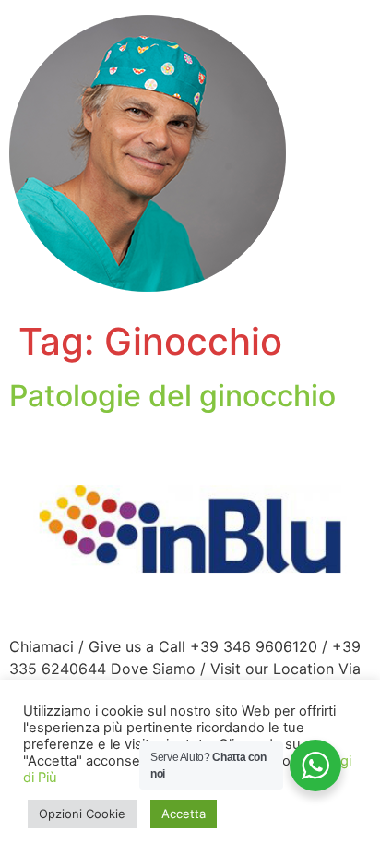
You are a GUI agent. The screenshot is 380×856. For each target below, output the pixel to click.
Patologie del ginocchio (172, 396)
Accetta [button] (183, 813)
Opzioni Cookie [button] (82, 813)
